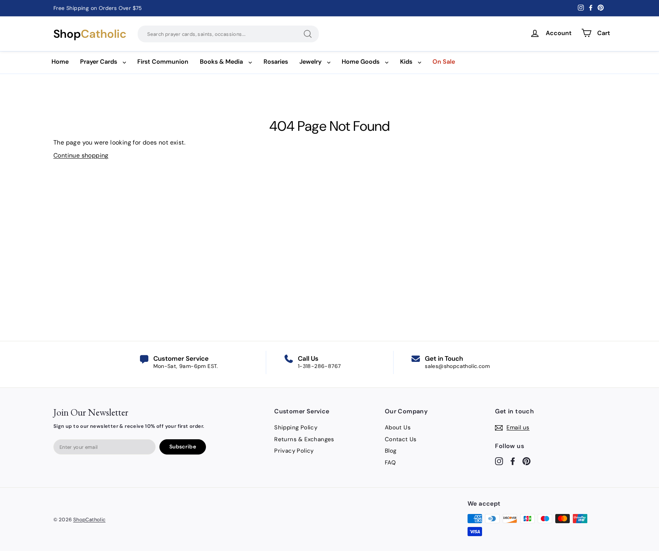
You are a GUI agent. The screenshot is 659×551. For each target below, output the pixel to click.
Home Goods (360, 62)
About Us (398, 427)
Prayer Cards (98, 62)
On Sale (443, 62)
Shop (89, 34)
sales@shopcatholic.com (457, 366)
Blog (391, 451)
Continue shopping (81, 155)
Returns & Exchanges (304, 439)
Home (60, 62)
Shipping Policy (295, 427)
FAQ (390, 462)
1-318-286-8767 (319, 366)
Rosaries (276, 62)
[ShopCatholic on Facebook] (513, 460)
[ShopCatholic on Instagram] (499, 460)
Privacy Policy (294, 451)
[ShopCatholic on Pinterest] (526, 460)
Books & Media (221, 62)
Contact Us (401, 439)
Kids (406, 62)
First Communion (162, 62)
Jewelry (310, 62)
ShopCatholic (89, 519)
